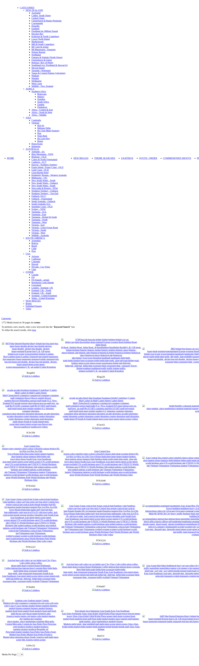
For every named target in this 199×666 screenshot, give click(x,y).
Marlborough (37, 41)
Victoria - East (38, 225)
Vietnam (35, 123)
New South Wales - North (43, 180)
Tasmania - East (38, 214)
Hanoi (40, 141)
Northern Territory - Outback (44, 191)
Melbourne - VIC (39, 178)
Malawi (40, 96)
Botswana (41, 94)
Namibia (41, 99)
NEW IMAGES (33, 301)
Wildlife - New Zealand (42, 86)
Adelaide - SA (38, 151)
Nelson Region (38, 52)
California (36, 259)
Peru (33, 251)
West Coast (36, 83)
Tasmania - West (39, 222)
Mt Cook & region (40, 47)
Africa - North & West (41, 112)
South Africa (43, 102)
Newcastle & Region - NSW (44, 188)
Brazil (34, 246)
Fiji (33, 277)
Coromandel (37, 23)
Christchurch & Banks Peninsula (46, 20)
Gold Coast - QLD (40, 170)
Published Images (34, 306)
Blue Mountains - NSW (42, 154)
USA (28, 253)
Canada (34, 274)
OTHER (30, 272)
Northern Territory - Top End (44, 193)
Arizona (35, 256)
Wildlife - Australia (40, 235)
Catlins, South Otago (41, 15)
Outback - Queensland (41, 199)
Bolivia (34, 243)
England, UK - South (41, 293)
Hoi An (40, 125)
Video (28, 308)
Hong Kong (37, 144)
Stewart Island (38, 68)
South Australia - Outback (43, 201)
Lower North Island (40, 39)
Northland (36, 55)
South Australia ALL (41, 204)
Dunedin (35, 26)
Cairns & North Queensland (44, 159)
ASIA (28, 117)
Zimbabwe (42, 107)
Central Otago (37, 18)
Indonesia (35, 146)
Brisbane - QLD (38, 157)
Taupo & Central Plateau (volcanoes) (48, 73)
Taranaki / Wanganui (41, 70)
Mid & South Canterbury (42, 44)
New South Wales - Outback (44, 183)
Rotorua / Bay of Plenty (42, 62)
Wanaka (35, 78)
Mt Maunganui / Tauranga (43, 49)
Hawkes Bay (37, 34)
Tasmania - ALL (39, 212)
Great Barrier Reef (40, 172)
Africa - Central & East (42, 110)
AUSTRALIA (32, 149)
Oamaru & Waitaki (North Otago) (46, 57)
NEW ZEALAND (34, 10)
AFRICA (30, 89)
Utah (33, 269)
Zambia (40, 104)
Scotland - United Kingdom (44, 295)
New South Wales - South (43, 185)
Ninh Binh (42, 136)
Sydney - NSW (38, 209)
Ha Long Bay (43, 138)
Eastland (35, 28)
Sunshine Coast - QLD (42, 206)
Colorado (35, 261)
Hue (39, 133)
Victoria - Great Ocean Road (44, 227)
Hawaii (34, 264)
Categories (6, 318)
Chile (33, 248)
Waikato (35, 75)
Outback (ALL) (38, 196)
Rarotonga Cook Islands (42, 282)
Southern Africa (38, 91)
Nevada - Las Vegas (40, 267)
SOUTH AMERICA (35, 238)
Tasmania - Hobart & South (44, 217)
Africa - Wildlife (38, 115)
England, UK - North (41, 290)
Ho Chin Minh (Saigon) (48, 130)
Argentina (36, 240)
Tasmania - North (39, 219)
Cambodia (36, 120)
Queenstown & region (41, 60)
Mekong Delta (44, 128)
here (34, 330)
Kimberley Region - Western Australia (49, 175)
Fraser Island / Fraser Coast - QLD (47, 167)
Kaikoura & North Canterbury (45, 36)
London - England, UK (42, 288)
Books (29, 303)
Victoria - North (38, 230)
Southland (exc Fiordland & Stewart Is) (49, 65)
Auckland (35, 13)
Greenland (36, 285)
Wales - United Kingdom (42, 298)
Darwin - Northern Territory (44, 164)
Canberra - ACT (38, 162)
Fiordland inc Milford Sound (44, 31)
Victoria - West (38, 233)
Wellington (36, 81)
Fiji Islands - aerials (40, 280)
